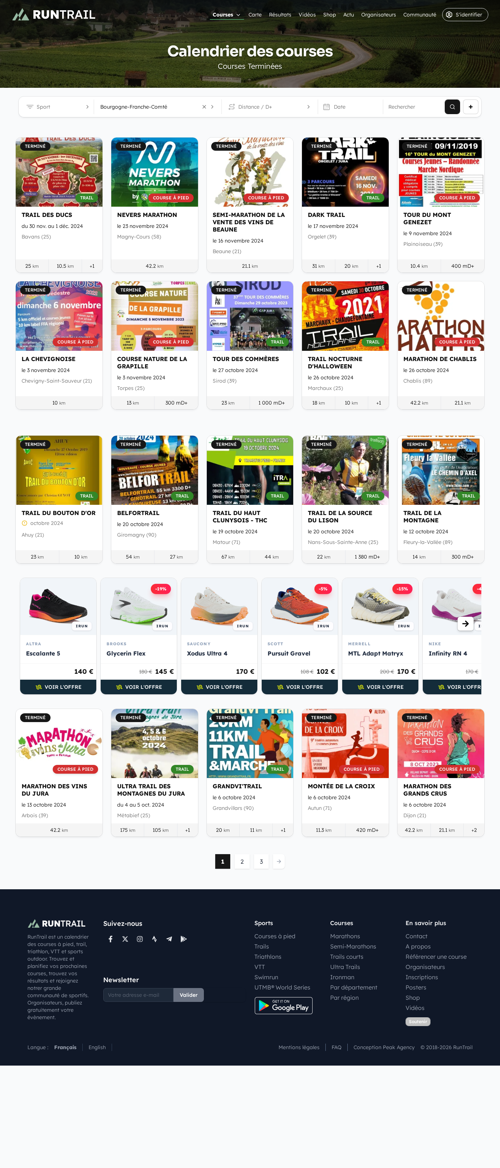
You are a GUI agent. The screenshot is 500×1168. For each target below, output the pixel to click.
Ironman (342, 977)
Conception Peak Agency (384, 1047)
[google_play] (183, 939)
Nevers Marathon (147, 214)
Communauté (419, 14)
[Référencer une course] (470, 106)
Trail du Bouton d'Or (59, 513)
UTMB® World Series (282, 987)
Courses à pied (274, 936)
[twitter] (125, 939)
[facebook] (110, 939)
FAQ (337, 1047)
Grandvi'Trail (237, 786)
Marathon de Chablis (440, 359)
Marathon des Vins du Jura (54, 789)
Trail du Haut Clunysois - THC (240, 516)
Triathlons (267, 956)
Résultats (280, 14)
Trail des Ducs (47, 214)
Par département (353, 987)
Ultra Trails (345, 966)
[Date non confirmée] (24, 523)
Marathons (345, 936)
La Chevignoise (48, 359)
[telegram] (169, 939)
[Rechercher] (452, 106)
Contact (417, 936)
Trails (261, 946)
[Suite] (465, 623)
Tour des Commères (246, 359)
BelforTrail (138, 513)
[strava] (154, 939)
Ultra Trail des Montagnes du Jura (151, 789)
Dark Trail (326, 214)
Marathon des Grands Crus (427, 789)
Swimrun (266, 977)
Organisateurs (378, 14)
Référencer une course (436, 956)
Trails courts (346, 956)
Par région (344, 997)
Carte (255, 14)
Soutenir (418, 1021)
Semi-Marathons (353, 946)
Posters (416, 987)
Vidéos (307, 14)
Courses (223, 14)
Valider (189, 995)
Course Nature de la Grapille (152, 362)
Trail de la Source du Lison (340, 516)
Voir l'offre (63, 687)
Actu (348, 14)
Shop (329, 14)
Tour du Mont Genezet (427, 218)
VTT (259, 966)
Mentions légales (299, 1047)
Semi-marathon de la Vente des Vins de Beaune (249, 222)
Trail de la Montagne (422, 516)
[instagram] (140, 939)
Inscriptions (422, 977)
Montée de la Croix (341, 786)
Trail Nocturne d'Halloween (335, 362)
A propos (418, 946)
